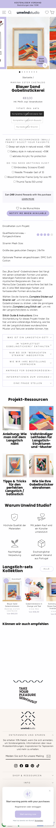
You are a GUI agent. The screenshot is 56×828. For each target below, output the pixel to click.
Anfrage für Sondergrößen (28, 370)
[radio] (27, 114)
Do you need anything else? (28, 163)
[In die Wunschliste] (6, 580)
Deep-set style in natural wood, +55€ (29, 146)
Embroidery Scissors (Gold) (29, 167)
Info (27, 783)
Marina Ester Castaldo (28, 82)
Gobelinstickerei (11, 303)
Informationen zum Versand (28, 377)
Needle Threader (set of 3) (29, 172)
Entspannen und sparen (27, 735)
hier (5, 322)
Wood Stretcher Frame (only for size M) (29, 177)
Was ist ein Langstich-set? (28, 337)
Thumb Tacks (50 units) (29, 181)
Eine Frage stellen (28, 383)
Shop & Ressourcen (27, 775)
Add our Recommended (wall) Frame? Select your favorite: (28, 141)
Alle (47, 569)
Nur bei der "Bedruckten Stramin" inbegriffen (28, 354)
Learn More (28, 199)
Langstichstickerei (16, 309)
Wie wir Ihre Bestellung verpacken (28, 362)
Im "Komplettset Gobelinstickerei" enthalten (28, 345)
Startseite (27, 77)
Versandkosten (35, 101)
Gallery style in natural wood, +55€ (29, 151)
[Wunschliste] (47, 12)
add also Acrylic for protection (29, 156)
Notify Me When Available (28, 213)
